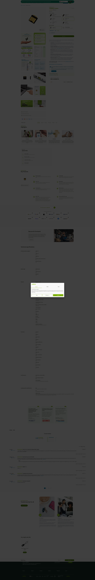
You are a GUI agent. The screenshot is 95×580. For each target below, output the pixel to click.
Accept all (58, 295)
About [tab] (58, 286)
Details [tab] (47, 286)
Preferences (47, 295)
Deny (36, 295)
